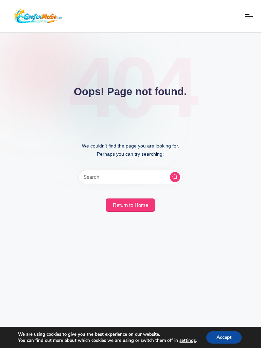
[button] (175, 177)
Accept (223, 337)
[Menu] (248, 16)
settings (187, 340)
